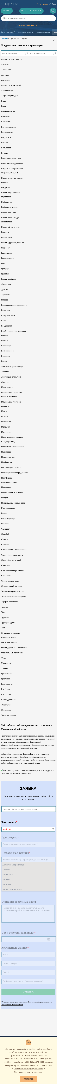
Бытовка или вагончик (11, 158)
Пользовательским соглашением (28, 1072)
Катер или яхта (8, 315)
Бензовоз (5, 116)
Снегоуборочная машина (12, 555)
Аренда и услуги (25, 32)
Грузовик (5, 274)
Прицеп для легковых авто (13, 503)
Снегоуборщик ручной (11, 560)
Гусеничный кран (8, 279)
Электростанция (8, 715)
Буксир (4, 142)
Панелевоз (6, 452)
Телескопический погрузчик (13, 596)
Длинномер (6, 284)
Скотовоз (5, 544)
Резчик (4, 513)
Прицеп (4, 498)
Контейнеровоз (7, 351)
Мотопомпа (6, 422)
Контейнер (6, 346)
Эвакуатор (6, 705)
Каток (3, 321)
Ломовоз (5, 382)
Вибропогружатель (9, 207)
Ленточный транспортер (12, 366)
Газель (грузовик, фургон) (12, 243)
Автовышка (6, 70)
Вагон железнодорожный (12, 163)
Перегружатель (8, 457)
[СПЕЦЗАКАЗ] (10, 4)
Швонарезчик (7, 684)
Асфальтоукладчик (9, 96)
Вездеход (5, 187)
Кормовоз (5, 356)
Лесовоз (5, 372)
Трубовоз (5, 617)
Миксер (4, 411)
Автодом (5, 75)
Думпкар (5, 289)
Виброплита (6, 202)
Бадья (4, 101)
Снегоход (5, 565)
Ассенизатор (7, 90)
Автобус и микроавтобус (12, 59)
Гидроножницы (7, 258)
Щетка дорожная (8, 700)
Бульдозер (6, 148)
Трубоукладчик (8, 622)
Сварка (4, 539)
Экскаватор (6, 710)
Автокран (5, 80)
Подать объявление (31, 11)
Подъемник (6, 487)
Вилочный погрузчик (10, 227)
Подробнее (17, 1062)
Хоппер (4, 668)
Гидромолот (6, 253)
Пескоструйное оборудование (14, 473)
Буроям (4, 153)
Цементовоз (6, 674)
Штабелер (5, 689)
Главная (4, 38)
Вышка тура (6, 237)
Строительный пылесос (11, 586)
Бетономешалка (8, 127)
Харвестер (6, 663)
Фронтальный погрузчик (12, 653)
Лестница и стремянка (11, 377)
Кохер (4, 361)
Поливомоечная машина (12, 492)
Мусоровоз (6, 432)
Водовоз (5, 232)
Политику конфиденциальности (38, 1002)
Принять (28, 1079)
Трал (3, 612)
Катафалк (5, 310)
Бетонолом (6, 122)
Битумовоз (6, 137)
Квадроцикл (6, 326)
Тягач (3, 628)
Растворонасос (8, 508)
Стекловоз (6, 576)
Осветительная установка (12, 447)
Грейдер (4, 269)
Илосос (4, 300)
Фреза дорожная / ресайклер (14, 647)
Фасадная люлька (9, 642)
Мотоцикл (5, 427)
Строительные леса (10, 581)
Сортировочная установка (12, 570)
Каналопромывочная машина (14, 305)
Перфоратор (6, 462)
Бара (3, 106)
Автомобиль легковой (11, 85)
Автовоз (4, 64)
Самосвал (5, 529)
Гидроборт (5, 248)
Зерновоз (5, 295)
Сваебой (5, 534)
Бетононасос (7, 132)
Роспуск (4, 524)
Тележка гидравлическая (12, 591)
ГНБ (3, 263)
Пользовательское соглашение (12, 1005)
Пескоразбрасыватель (11, 467)
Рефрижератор (7, 518)
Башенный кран (8, 111)
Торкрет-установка (9, 602)
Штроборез (6, 694)
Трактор (4, 607)
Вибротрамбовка (8, 212)
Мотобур (5, 416)
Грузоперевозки (43, 32)
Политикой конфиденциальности (28, 1069)
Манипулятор (7, 387)
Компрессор (6, 340)
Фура (3, 658)
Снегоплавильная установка (13, 550)
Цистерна (5, 679)
